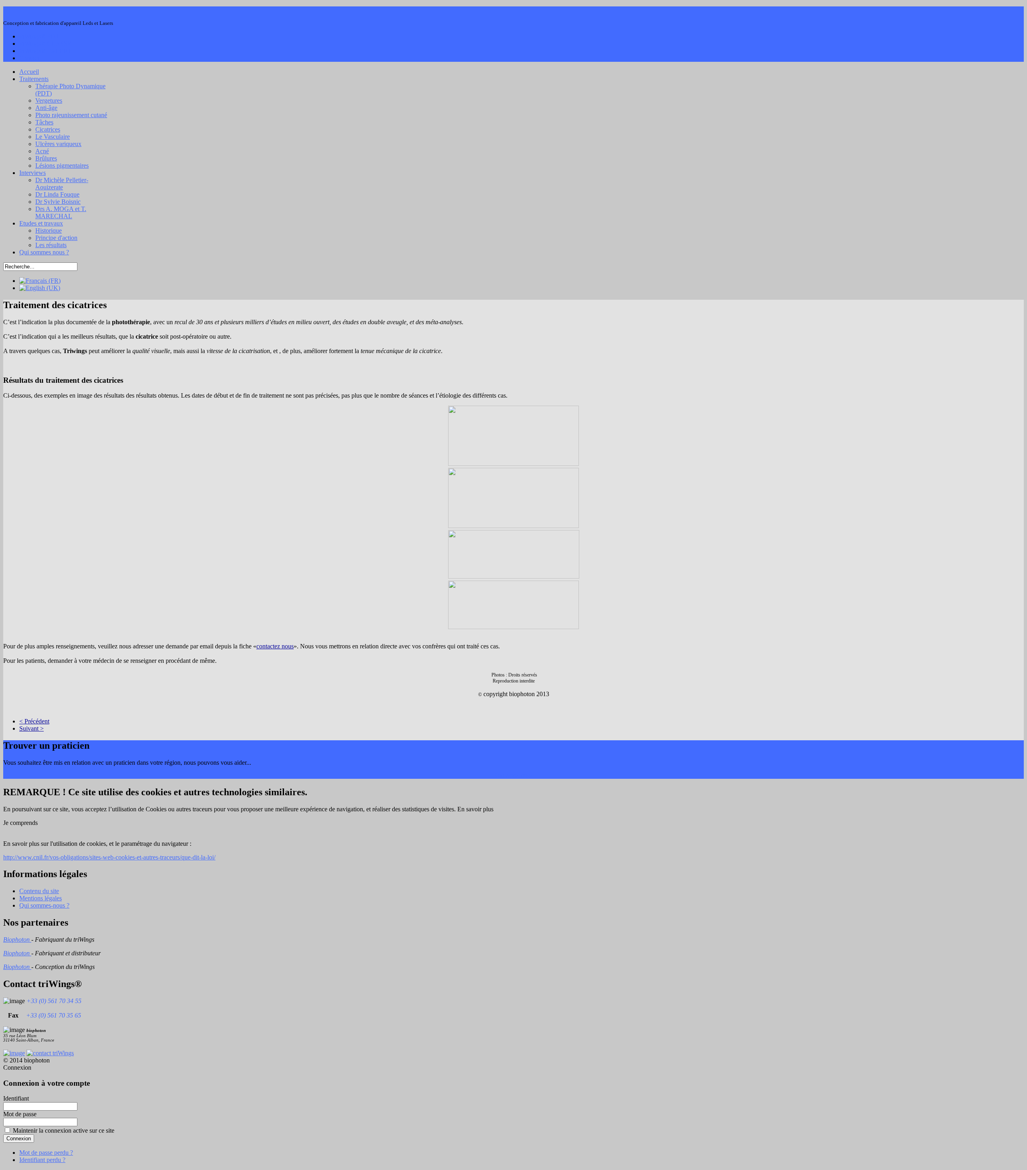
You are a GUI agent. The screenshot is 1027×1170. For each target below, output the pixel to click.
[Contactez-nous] (50, 1053)
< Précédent (34, 721)
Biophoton (17, 939)
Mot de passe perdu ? (46, 1152)
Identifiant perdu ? (42, 1159)
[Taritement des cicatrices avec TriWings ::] (513, 436)
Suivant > (31, 728)
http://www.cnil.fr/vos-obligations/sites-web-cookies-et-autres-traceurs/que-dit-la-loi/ (109, 857)
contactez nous (275, 646)
